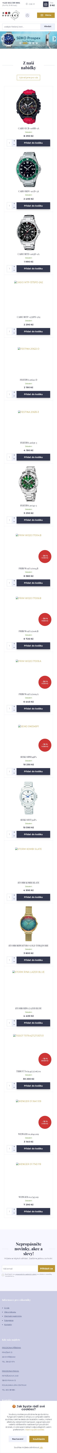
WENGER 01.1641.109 (28, 1134)
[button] (3, 38)
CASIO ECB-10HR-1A (28, 128)
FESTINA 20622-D (28, 379)
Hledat (47, 26)
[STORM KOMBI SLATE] (28, 861)
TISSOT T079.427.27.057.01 (28, 1071)
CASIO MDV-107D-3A (28, 191)
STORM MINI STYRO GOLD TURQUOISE (28, 945)
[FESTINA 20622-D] (28, 358)
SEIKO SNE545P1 (29, 757)
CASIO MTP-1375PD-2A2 (28, 317)
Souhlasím (39, 1439)
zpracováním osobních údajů (25, 1274)
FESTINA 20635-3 (28, 442)
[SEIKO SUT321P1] (28, 798)
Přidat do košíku (33, 142)
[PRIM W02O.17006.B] (28, 609)
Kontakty (8, 1324)
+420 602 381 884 (11, 3)
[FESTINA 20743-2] (28, 484)
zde (41, 1447)
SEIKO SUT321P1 (28, 819)
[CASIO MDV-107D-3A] (28, 169)
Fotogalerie (8, 1320)
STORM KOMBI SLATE (28, 882)
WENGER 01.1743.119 (28, 1197)
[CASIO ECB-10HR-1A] (28, 106)
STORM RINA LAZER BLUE (28, 1008)
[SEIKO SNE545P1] (28, 735)
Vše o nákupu (10, 1312)
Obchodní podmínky (13, 1316)
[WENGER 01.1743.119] (28, 1175)
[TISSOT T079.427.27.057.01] (28, 1049)
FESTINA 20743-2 (28, 505)
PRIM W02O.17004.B (28, 568)
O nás (6, 1308)
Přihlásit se (46, 1268)
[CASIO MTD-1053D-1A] (28, 232)
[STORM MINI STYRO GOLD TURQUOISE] (28, 924)
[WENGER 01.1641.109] (28, 1112)
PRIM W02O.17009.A (28, 694)
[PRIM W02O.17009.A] (28, 672)
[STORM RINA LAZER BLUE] (28, 986)
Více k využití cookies (34, 1430)
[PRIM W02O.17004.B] (28, 547)
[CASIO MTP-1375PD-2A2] (28, 295)
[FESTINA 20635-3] (28, 421)
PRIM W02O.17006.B (28, 631)
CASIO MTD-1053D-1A (28, 254)
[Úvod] (11, 15)
